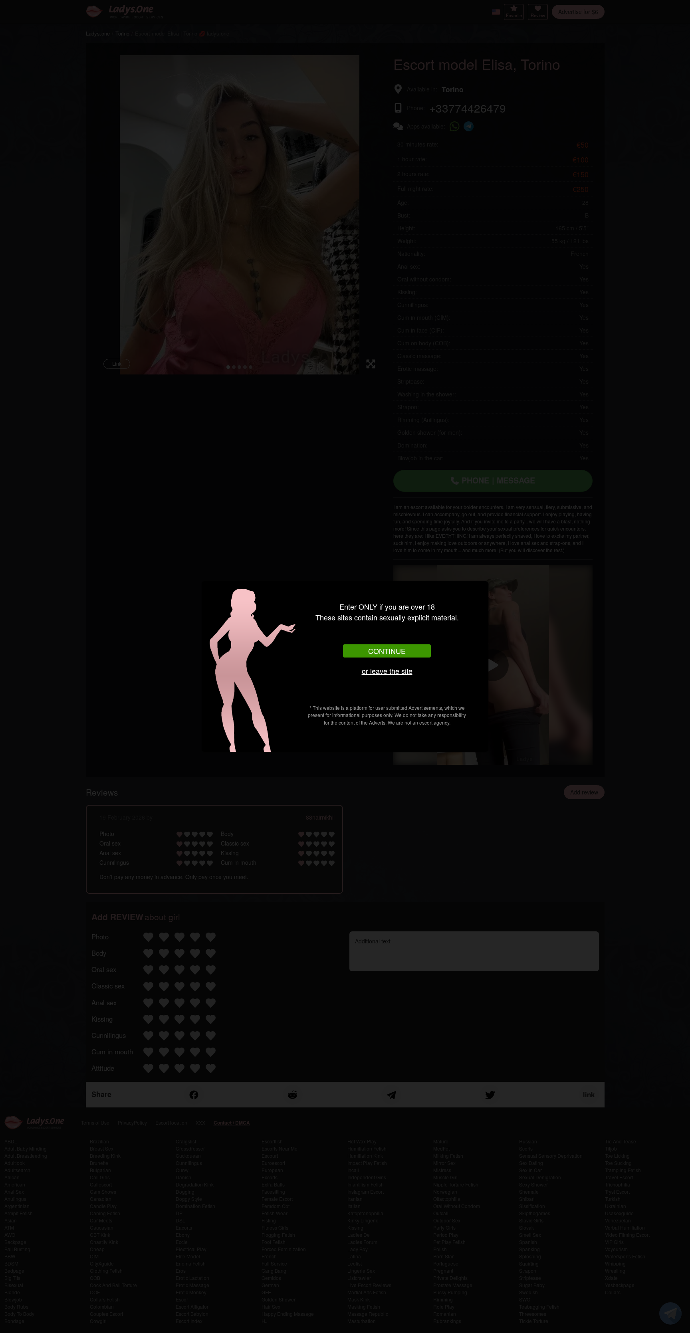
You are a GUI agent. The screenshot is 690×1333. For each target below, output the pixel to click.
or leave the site (387, 671)
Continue (387, 651)
